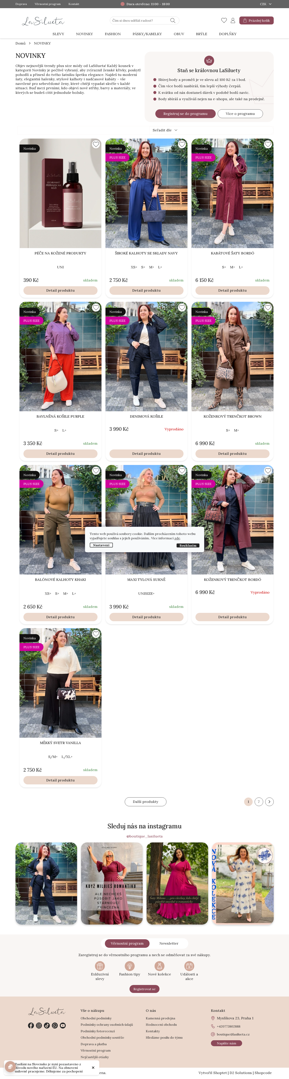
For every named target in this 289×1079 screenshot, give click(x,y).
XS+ (134, 267)
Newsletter (168, 943)
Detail (51, 290)
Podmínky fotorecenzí (98, 1031)
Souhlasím (188, 545)
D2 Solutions (241, 1072)
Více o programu (240, 113)
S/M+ (53, 756)
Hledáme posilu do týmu (164, 1037)
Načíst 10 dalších (145, 801)
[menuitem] (58, 34)
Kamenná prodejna (160, 1018)
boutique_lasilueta (39, 1026)
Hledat (172, 20)
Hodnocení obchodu (161, 1025)
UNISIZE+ (146, 593)
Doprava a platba (94, 1044)
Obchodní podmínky (96, 1018)
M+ (151, 267)
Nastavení (101, 545)
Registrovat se (144, 989)
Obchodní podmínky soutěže (102, 1037)
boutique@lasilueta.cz (233, 1034)
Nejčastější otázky (95, 1057)
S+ (143, 267)
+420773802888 (55, 1026)
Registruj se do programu (185, 113)
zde (177, 538)
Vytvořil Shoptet (213, 1072)
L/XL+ (67, 756)
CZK (263, 4)
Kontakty (153, 1031)
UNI (60, 267)
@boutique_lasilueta (145, 836)
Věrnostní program (48, 4)
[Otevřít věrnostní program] (10, 1066)
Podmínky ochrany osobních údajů (107, 1025)
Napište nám (226, 1043)
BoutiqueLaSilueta (31, 1026)
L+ (160, 267)
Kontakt (74, 4)
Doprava (21, 4)
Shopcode (263, 1072)
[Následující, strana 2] (269, 802)
